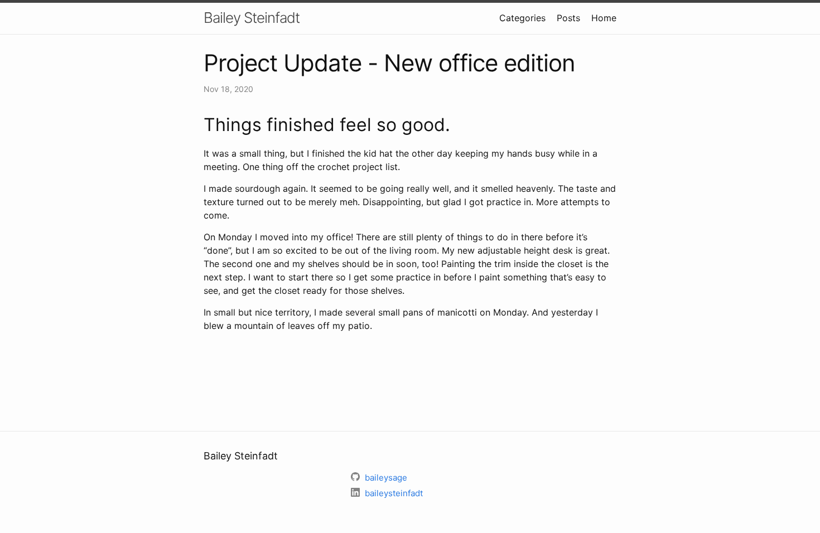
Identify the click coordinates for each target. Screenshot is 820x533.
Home (603, 17)
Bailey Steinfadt (252, 17)
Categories (522, 17)
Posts (568, 17)
